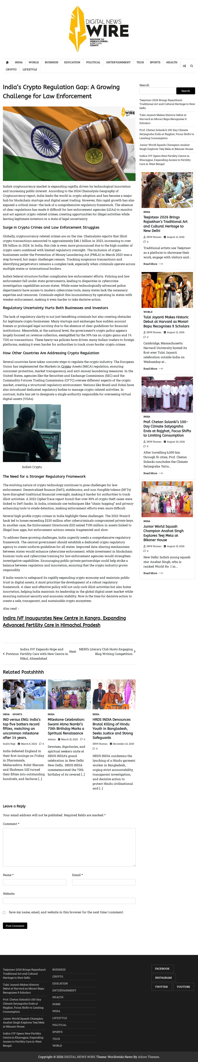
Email (77, 875)
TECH (140, 62)
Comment (11, 824)
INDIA (19, 62)
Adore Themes (148, 1057)
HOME (56, 1004)
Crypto (66, 366)
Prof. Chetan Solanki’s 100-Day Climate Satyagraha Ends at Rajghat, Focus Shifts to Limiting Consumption (166, 134)
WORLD (34, 62)
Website (9, 893)
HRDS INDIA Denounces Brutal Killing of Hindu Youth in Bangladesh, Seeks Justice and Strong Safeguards (113, 728)
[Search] (191, 66)
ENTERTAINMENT (118, 62)
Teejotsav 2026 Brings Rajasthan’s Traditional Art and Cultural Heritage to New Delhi (167, 104)
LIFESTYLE (30, 69)
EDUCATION (72, 62)
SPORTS (155, 62)
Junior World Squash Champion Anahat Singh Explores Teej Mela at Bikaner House (166, 147)
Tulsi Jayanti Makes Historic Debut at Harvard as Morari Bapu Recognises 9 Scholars (163, 119)
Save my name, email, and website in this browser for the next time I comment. (66, 912)
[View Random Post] (184, 66)
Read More (150, 264)
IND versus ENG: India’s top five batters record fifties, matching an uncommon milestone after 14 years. (21, 728)
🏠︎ (7, 62)
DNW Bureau (100, 743)
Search (144, 85)
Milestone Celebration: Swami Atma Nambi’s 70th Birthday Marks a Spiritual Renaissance (66, 726)
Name (8, 875)
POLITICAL (93, 62)
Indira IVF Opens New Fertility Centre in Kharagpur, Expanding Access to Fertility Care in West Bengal (165, 160)
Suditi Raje (9, 743)
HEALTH (171, 62)
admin (52, 739)
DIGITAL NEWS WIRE (79, 1057)
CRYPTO (11, 69)
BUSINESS (51, 62)
